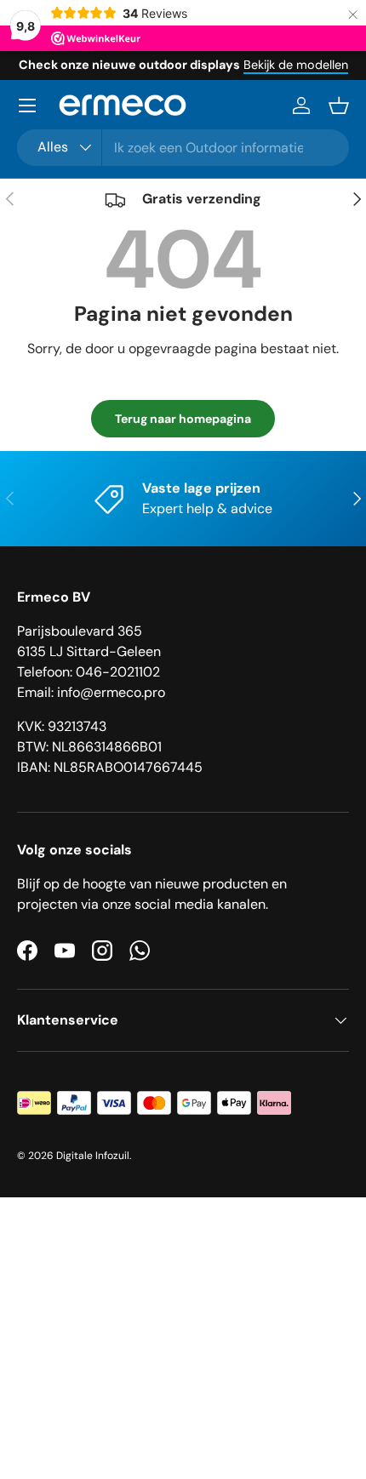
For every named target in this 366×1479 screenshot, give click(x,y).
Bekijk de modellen (295, 64)
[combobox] (183, 147)
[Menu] (27, 105)
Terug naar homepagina (183, 418)
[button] (338, 105)
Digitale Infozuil (92, 1155)
